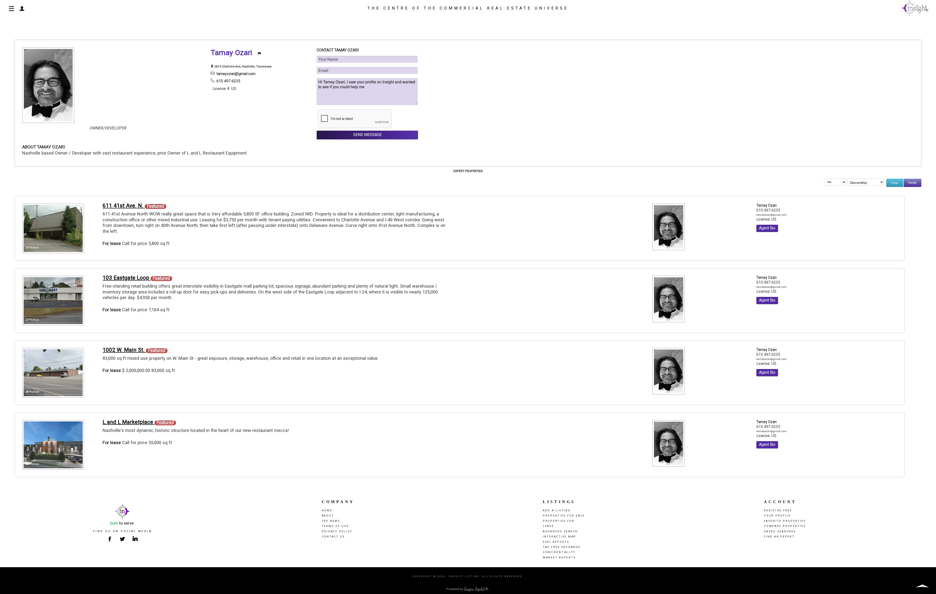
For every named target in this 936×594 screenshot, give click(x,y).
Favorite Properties (785, 521)
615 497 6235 (228, 81)
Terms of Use (335, 526)
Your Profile (777, 516)
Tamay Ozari (766, 205)
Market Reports (559, 557)
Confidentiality (559, 552)
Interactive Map (559, 537)
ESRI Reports (556, 542)
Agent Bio (767, 228)
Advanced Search (560, 531)
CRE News (331, 521)
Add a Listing (557, 510)
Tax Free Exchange (562, 547)
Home (327, 510)
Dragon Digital (474, 589)
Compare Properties (785, 526)
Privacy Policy (337, 531)
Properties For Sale (564, 516)
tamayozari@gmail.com (235, 74)
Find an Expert (779, 537)
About (328, 516)
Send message (367, 135)
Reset (912, 182)
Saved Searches (780, 531)
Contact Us (333, 537)
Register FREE (778, 510)
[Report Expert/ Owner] (259, 54)
